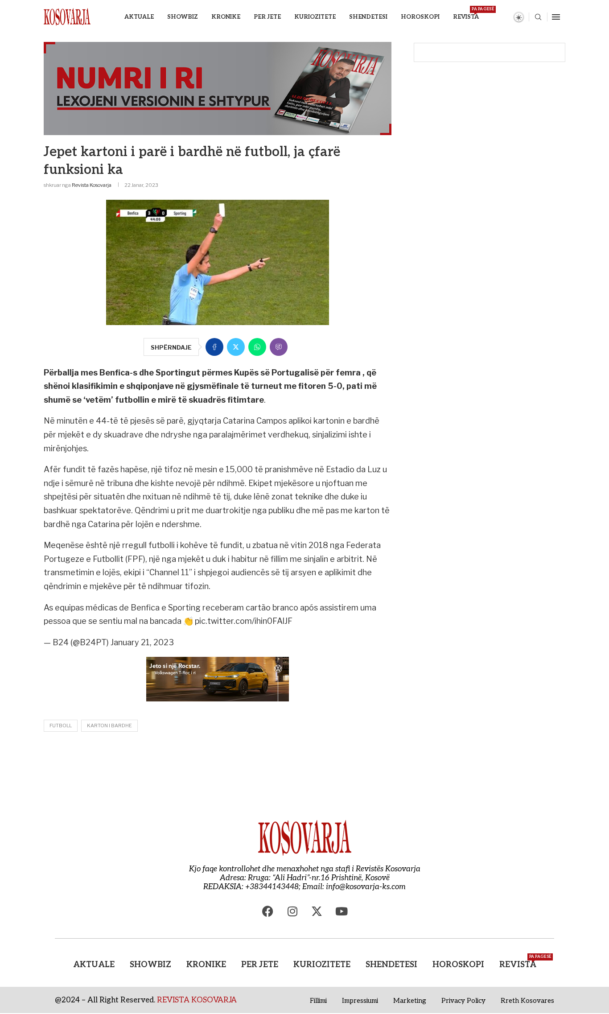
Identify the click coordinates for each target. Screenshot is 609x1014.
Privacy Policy (463, 1001)
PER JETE (267, 17)
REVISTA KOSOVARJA (197, 1000)
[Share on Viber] (279, 347)
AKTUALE (139, 17)
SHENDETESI (368, 17)
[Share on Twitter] (236, 347)
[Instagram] (292, 911)
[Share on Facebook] (214, 347)
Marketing (409, 1001)
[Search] (538, 17)
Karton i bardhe (109, 725)
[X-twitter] (317, 911)
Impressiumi (360, 1001)
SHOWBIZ (182, 17)
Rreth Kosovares (527, 1001)
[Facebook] (268, 911)
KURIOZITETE (315, 17)
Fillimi (318, 1001)
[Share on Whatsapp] (257, 347)
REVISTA (466, 14)
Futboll (60, 725)
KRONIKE (225, 17)
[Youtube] (341, 911)
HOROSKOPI (420, 17)
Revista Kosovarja (91, 185)
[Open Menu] (556, 17)
